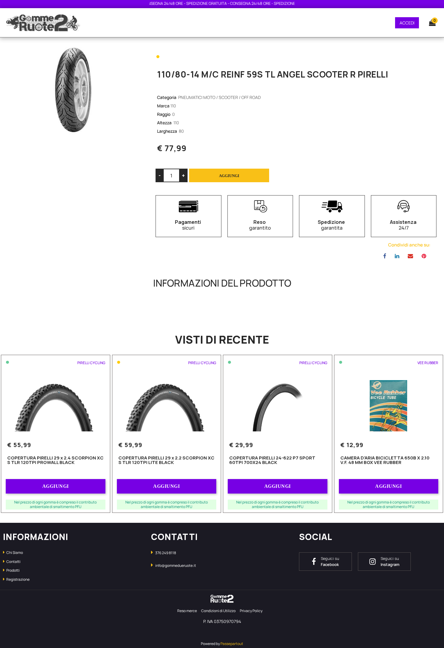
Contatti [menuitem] (13, 561)
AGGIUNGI (55, 486)
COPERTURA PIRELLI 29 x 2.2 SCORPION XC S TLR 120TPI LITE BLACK (166, 460)
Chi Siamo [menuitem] (14, 552)
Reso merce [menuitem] (187, 610)
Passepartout (231, 643)
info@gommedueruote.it (175, 565)
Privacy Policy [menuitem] (251, 610)
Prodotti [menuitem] (13, 570)
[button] (74, 90)
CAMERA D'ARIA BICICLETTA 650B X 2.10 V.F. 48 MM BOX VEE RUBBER (385, 460)
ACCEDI (407, 23)
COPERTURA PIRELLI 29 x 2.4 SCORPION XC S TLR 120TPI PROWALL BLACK (55, 460)
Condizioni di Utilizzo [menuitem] (218, 610)
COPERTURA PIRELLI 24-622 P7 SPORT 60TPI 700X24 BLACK (272, 460)
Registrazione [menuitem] (18, 579)
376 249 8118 (165, 552)
